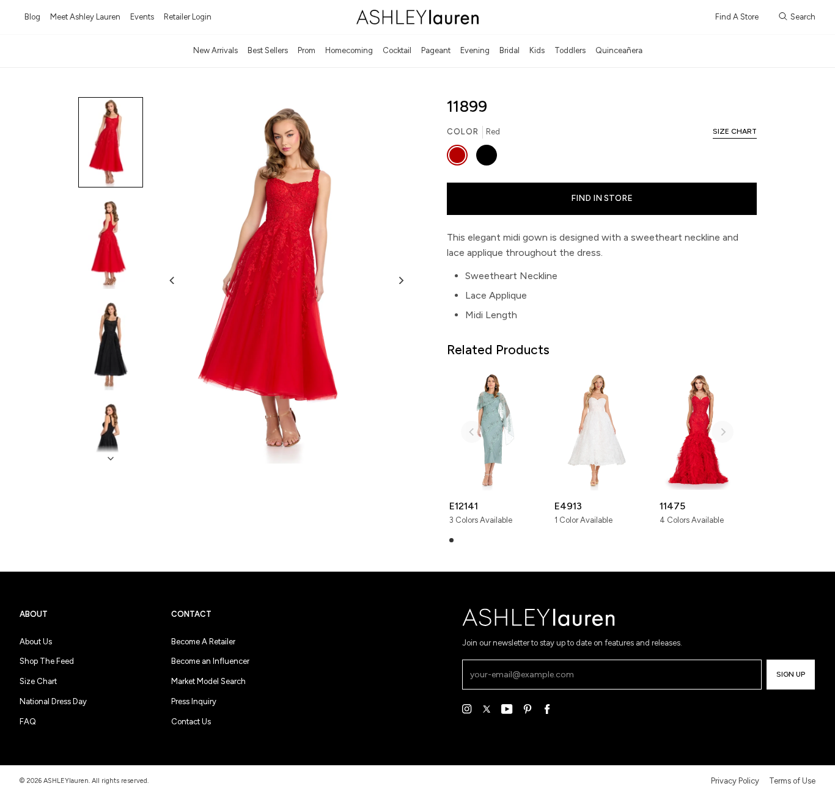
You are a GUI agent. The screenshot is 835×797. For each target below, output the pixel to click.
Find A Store (737, 16)
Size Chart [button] (735, 131)
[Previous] (172, 280)
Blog (32, 16)
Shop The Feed (47, 661)
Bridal (509, 50)
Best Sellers (268, 50)
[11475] (702, 430)
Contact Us (191, 721)
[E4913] (597, 430)
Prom (306, 50)
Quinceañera (618, 50)
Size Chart (38, 681)
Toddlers (570, 50)
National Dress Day (53, 701)
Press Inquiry (193, 701)
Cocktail (397, 50)
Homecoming (349, 50)
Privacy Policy (735, 780)
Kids (537, 50)
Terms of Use (792, 780)
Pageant (436, 50)
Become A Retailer (203, 641)
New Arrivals (215, 50)
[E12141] (492, 430)
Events (142, 16)
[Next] (400, 280)
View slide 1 (451, 540)
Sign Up (790, 674)
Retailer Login (188, 16)
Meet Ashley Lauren (85, 16)
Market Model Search (208, 681)
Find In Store (602, 198)
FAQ (28, 721)
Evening (475, 50)
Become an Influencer (210, 661)
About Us (36, 641)
